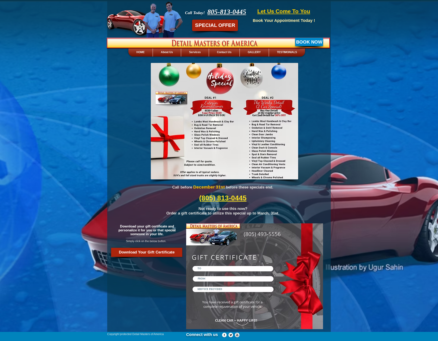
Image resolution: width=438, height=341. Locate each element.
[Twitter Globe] (231, 335)
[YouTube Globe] (237, 335)
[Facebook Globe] (224, 335)
